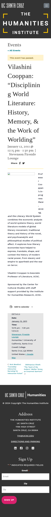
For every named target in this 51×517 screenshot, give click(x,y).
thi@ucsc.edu (25, 436)
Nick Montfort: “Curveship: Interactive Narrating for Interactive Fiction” (15, 369)
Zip (25, 483)
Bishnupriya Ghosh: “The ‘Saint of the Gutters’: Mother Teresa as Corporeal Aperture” (33, 368)
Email (25, 470)
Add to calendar (21, 307)
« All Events (14, 50)
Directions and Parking (25, 441)
